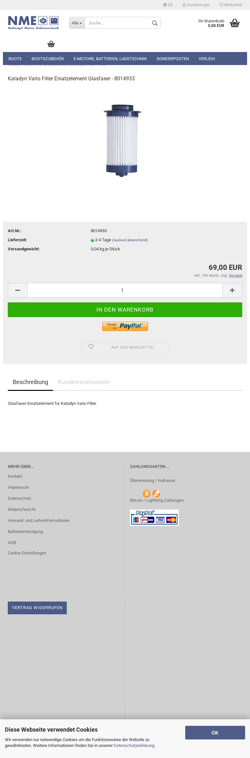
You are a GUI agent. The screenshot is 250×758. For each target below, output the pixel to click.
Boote (15, 58)
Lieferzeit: (17, 239)
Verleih (207, 58)
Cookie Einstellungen (27, 553)
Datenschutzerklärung (134, 745)
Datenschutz (19, 498)
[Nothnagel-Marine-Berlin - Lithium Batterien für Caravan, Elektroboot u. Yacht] (33, 23)
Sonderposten (173, 58)
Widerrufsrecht (21, 509)
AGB (12, 542)
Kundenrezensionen (84, 382)
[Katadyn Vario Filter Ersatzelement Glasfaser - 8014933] (125, 136)
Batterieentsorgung (25, 531)
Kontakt (15, 476)
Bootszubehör (48, 58)
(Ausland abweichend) (130, 240)
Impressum (18, 487)
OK (215, 732)
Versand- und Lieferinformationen (39, 520)
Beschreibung (30, 382)
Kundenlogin (198, 5)
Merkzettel (232, 5)
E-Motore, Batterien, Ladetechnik (110, 58)
